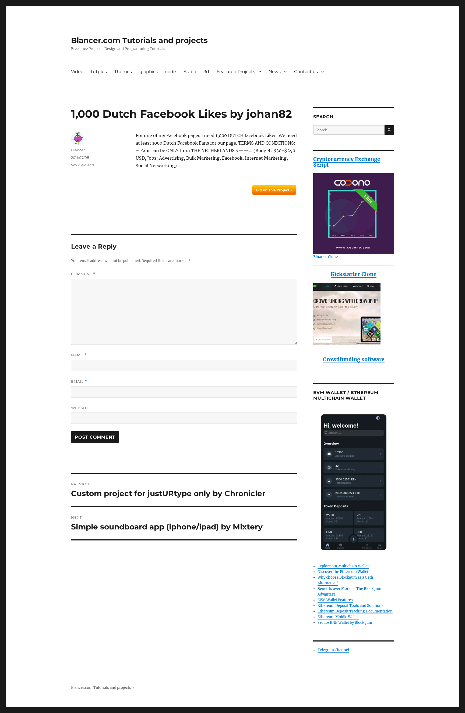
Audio (190, 71)
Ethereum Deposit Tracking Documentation (355, 611)
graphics (148, 71)
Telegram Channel (333, 650)
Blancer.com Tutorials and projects (139, 40)
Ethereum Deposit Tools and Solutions (350, 605)
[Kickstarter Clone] (353, 314)
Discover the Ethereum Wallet (343, 571)
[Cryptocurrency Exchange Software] (353, 213)
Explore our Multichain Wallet (343, 566)
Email (79, 381)
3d (206, 71)
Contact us (306, 71)
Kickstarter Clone (353, 274)
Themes (123, 71)
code (170, 71)
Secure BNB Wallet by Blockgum (345, 622)
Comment (83, 274)
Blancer (78, 150)
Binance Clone (325, 257)
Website (80, 408)
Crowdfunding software (354, 359)
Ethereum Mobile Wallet (338, 617)
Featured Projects (236, 71)
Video (77, 71)
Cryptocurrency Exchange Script (346, 162)
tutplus (99, 71)
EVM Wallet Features (335, 600)
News (275, 71)
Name (79, 355)
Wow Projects (82, 165)
